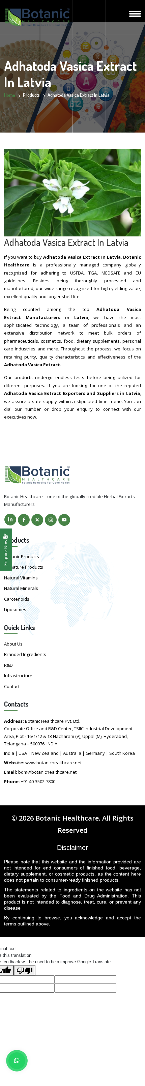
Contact (12, 686)
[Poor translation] (24, 970)
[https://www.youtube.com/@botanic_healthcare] (64, 520)
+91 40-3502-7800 (38, 781)
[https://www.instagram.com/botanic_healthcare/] (51, 520)
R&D (8, 665)
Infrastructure (18, 676)
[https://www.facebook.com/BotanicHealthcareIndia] (24, 520)
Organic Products (21, 556)
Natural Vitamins (21, 578)
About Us (13, 644)
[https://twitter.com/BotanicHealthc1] (37, 520)
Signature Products (23, 567)
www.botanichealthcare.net (53, 763)
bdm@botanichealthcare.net (47, 772)
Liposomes (15, 609)
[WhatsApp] (16, 1060)
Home (9, 95)
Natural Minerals (21, 588)
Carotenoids (16, 599)
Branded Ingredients (25, 654)
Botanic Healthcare (67, 818)
